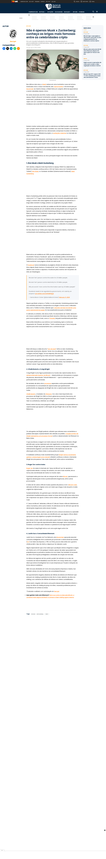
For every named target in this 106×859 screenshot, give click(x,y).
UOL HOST (31, 1)
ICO (28, 542)
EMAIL (93, 1)
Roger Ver (29, 468)
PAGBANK (37, 1)
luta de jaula (52, 349)
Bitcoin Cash (73, 485)
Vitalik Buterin (30, 394)
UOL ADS (53, 1)
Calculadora (59, 12)
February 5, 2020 (64, 297)
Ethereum (81, 12)
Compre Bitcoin (33, 12)
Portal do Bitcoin (53, 7)
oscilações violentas (59, 133)
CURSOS (43, 1)
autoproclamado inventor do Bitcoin (38, 375)
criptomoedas (58, 86)
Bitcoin (75, 12)
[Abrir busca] (93, 12)
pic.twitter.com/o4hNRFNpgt (44, 294)
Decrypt (13, 41)
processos (47, 383)
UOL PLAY (48, 1)
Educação (67, 12)
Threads (52, 318)
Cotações (50, 12)
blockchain (29, 89)
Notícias (41, 12)
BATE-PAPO (85, 1)
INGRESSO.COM (24, 1)
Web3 (44, 84)
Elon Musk (35, 171)
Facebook (31, 265)
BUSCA (77, 1)
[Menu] (97, 12)
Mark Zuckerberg (40, 614)
